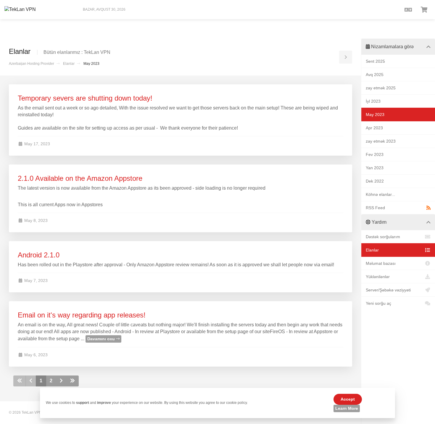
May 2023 (375, 114)
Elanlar (69, 64)
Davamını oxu (101, 338)
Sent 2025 (375, 61)
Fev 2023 (375, 154)
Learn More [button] (346, 408)
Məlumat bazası (381, 263)
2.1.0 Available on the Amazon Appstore (80, 178)
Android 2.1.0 (38, 255)
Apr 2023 (374, 127)
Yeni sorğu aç (378, 303)
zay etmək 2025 (381, 88)
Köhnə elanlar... (380, 194)
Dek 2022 (375, 181)
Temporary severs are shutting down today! (85, 98)
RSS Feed (375, 207)
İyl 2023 (373, 101)
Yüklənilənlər (378, 276)
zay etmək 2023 (381, 141)
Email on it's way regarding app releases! (82, 315)
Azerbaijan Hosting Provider (31, 64)
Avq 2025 (375, 74)
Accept (348, 399)
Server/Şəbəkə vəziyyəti (388, 290)
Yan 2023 (375, 167)
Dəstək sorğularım (383, 236)
